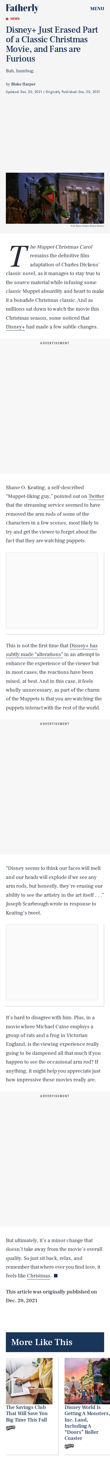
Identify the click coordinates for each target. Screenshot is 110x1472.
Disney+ (15, 327)
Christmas (38, 1275)
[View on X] (51, 590)
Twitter (96, 496)
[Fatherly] (22, 8)
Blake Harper (23, 84)
